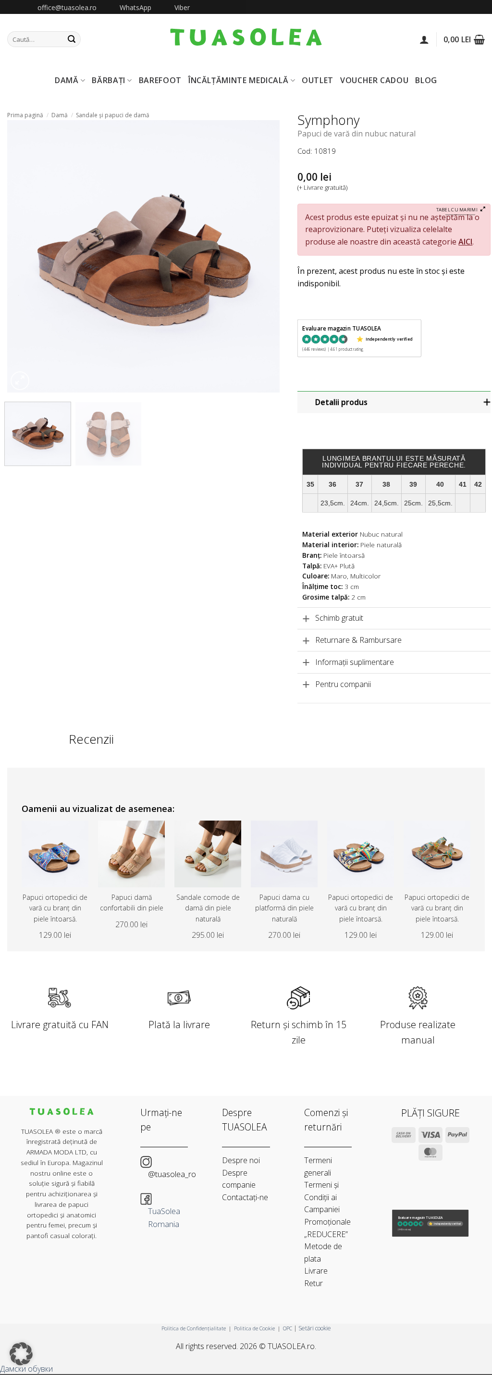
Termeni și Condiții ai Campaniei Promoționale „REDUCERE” (327, 1209)
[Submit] (71, 39)
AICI (465, 241)
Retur (313, 1283)
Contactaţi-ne (245, 1197)
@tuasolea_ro (172, 1173)
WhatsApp (135, 7)
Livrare (316, 1270)
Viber (182, 7)
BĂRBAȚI (108, 80)
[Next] (262, 256)
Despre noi (241, 1160)
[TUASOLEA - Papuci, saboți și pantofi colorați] (246, 39)
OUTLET (317, 80)
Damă (59, 115)
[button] (424, 39)
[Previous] (25, 256)
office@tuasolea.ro (67, 7)
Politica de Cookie (254, 1328)
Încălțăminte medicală (238, 80)
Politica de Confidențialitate (193, 1328)
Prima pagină (25, 115)
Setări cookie (314, 1328)
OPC (287, 1328)
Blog (426, 80)
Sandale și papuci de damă (112, 115)
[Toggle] (394, 402)
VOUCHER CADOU (374, 80)
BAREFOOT (160, 80)
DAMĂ (67, 80)
